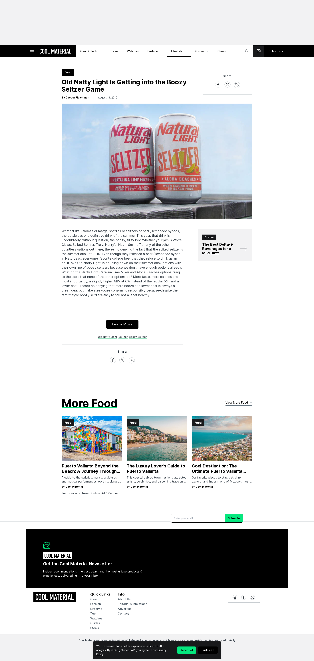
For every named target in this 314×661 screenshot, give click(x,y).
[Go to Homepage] (55, 51)
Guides (199, 51)
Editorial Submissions (132, 604)
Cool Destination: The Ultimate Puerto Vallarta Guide (217, 471)
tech (93, 613)
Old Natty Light (107, 336)
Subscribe (276, 51)
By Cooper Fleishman (75, 97)
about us (124, 599)
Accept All (187, 650)
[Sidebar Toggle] (32, 51)
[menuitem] (91, 51)
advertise (125, 609)
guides (95, 623)
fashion (95, 604)
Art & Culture (109, 493)
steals (222, 51)
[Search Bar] (247, 51)
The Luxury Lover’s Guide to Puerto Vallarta (156, 468)
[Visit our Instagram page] (258, 51)
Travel (114, 51)
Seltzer (123, 336)
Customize (208, 650)
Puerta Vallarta (71, 493)
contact (123, 613)
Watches (133, 51)
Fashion (152, 51)
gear (93, 599)
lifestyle (96, 609)
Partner (95, 493)
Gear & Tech (88, 51)
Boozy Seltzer (138, 336)
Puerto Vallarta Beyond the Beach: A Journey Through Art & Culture (90, 471)
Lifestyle (176, 51)
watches (96, 618)
